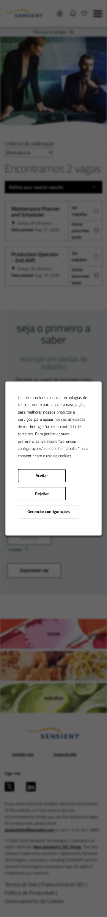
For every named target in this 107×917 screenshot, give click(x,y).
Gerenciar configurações (48, 511)
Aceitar (42, 475)
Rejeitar (42, 493)
